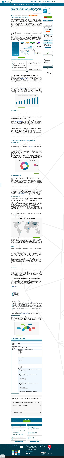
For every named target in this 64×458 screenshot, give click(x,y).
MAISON (32, 1)
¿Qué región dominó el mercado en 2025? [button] (18, 412)
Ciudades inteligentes (17, 244)
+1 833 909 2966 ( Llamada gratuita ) (32, 446)
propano (21, 28)
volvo (13, 288)
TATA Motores (15, 286)
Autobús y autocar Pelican (23, 193)
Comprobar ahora (48, 47)
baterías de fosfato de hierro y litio (24, 313)
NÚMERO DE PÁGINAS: (49, 14)
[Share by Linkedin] (0, 183)
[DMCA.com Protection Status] (14, 450)
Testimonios (41, 447)
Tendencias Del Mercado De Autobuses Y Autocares (47, 38)
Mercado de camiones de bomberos (48, 59)
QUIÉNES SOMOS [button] (49, 1)
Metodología (23, 15)
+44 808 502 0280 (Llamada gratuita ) (32, 447)
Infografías (27, 15)
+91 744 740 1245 (30, 448)
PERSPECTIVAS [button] (44, 1)
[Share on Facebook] (0, 186)
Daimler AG (14, 292)
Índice (16, 15)
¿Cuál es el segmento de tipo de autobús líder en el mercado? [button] (20, 405)
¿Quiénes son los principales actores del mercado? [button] (19, 410)
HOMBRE (14, 294)
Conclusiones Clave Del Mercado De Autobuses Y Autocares (48, 36)
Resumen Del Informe (46, 35)
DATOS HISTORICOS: (50, 11)
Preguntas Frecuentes (42, 446)
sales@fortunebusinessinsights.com (31, 449)
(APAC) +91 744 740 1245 (48, 73)
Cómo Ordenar (42, 449)
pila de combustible (29, 302)
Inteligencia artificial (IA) (23, 78)
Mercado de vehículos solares (47, 57)
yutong (14, 296)
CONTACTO (53, 1)
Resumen (13, 15)
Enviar (22, 446)
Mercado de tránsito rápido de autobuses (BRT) (48, 61)
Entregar (48, 31)
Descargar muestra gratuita (33, 15)
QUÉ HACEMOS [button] (39, 1)
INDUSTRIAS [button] (35, 1)
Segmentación (19, 15)
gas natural (31, 146)
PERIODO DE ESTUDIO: (49, 8)
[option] (47, 53)
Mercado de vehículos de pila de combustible (47, 63)
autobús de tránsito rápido (18, 121)
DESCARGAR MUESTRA (19, 441)
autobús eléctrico (22, 88)
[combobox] (44, 25)
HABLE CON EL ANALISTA (34, 441)
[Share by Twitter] (0, 185)
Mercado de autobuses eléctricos (47, 64)
